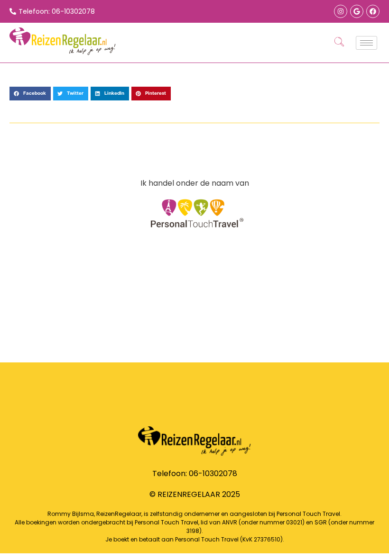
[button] (30, 93)
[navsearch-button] (339, 42)
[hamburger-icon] (366, 43)
